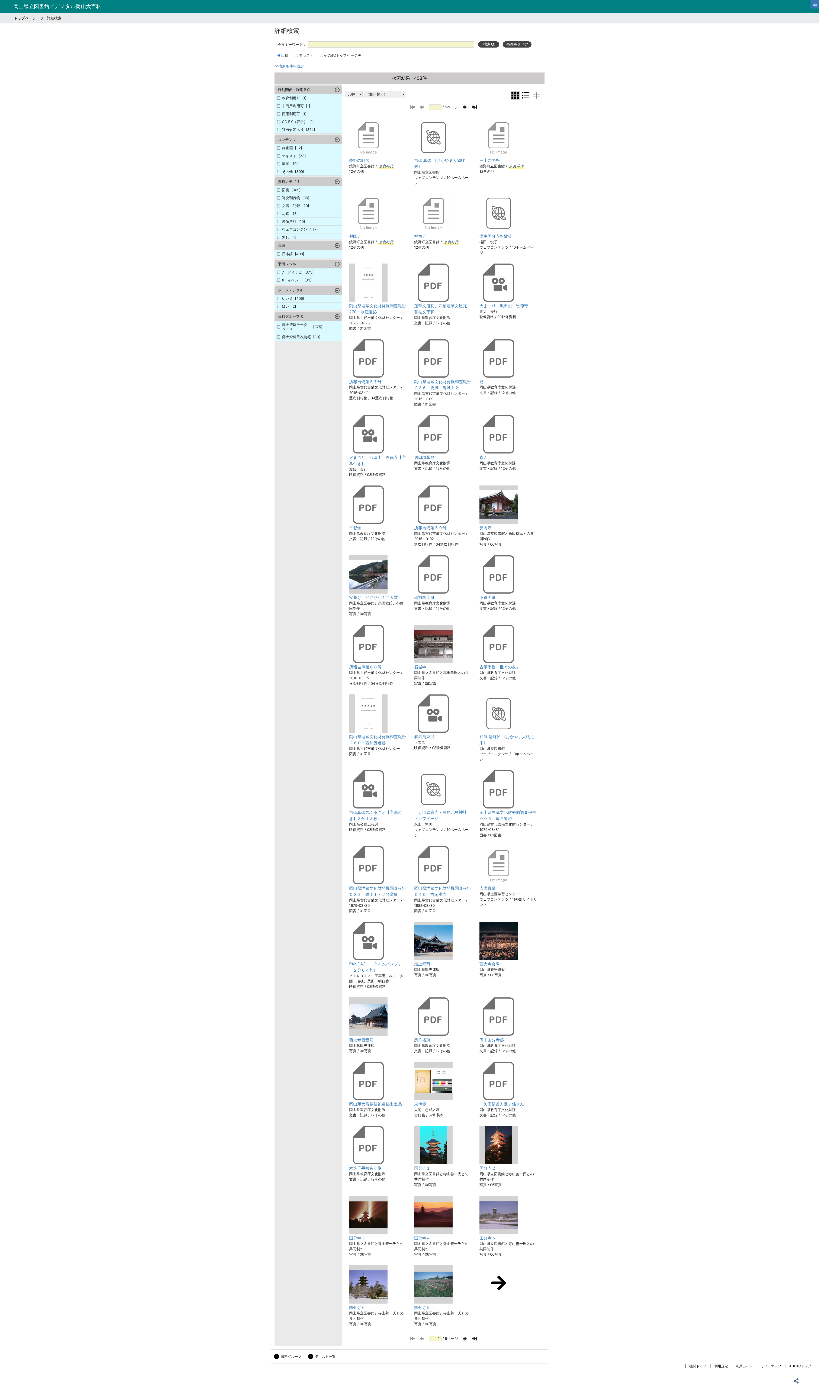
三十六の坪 (489, 160)
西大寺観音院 (361, 1039)
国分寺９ (422, 1307)
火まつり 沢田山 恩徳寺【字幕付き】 (377, 460)
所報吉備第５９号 (430, 527)
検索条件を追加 (291, 66)
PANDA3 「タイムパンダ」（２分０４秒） (375, 967)
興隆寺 (355, 236)
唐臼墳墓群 (424, 457)
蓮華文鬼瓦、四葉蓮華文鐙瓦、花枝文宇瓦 (442, 308)
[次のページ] (465, 107)
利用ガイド (744, 1366)
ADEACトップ (800, 1366)
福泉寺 (420, 236)
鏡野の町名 (359, 160)
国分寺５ (487, 1237)
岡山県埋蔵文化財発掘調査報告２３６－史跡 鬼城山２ (442, 384)
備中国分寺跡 (491, 1039)
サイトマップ (771, 1366)
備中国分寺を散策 (495, 236)
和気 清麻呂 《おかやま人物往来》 (506, 739)
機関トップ (697, 1366)
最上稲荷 (422, 963)
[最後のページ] (474, 107)
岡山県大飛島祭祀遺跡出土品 (375, 1104)
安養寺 (485, 527)
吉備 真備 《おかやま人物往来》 (439, 163)
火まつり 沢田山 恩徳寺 (503, 305)
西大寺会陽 (489, 963)
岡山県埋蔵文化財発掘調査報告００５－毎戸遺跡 (507, 815)
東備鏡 (420, 1104)
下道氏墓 (487, 597)
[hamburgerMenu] (814, 4)
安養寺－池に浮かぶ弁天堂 (373, 597)
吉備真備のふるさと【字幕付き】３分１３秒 (375, 815)
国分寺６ (357, 1307)
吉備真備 (487, 888)
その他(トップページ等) (343, 55)
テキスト (306, 55)
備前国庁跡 (424, 597)
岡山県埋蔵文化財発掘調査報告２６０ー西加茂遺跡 (377, 739)
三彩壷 (355, 527)
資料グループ (291, 1356)
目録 (284, 55)
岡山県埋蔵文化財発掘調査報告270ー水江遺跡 (377, 308)
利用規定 (721, 1366)
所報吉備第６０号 (365, 666)
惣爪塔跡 (422, 1039)
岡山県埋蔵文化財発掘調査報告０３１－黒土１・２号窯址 (377, 891)
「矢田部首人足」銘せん (501, 1104)
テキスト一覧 (325, 1356)
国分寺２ (487, 1168)
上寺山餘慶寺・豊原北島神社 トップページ (442, 815)
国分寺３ (357, 1237)
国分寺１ (422, 1168)
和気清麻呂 (424, 736)
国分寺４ (422, 1237)
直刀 (483, 457)
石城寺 (420, 666)
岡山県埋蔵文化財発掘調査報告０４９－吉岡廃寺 (442, 891)
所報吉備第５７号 (365, 381)
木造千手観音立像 (365, 1168)
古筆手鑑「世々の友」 (499, 666)
